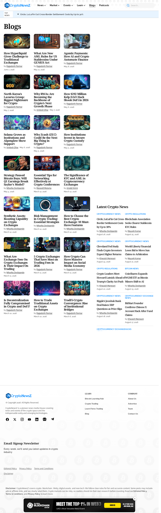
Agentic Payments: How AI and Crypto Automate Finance (76, 56)
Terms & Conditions (14, 494)
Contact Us (133, 414)
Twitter (15, 419)
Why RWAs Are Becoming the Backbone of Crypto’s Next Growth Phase (44, 100)
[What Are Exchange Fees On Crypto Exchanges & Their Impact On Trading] (17, 244)
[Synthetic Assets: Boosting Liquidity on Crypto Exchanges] (17, 203)
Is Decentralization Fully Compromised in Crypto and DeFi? (17, 303)
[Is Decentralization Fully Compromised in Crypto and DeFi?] (17, 288)
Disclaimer (8, 474)
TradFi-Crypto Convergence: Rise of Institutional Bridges (76, 305)
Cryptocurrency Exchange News (139, 297)
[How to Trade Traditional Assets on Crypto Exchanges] (47, 288)
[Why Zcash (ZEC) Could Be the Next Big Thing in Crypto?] (47, 122)
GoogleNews (44, 419)
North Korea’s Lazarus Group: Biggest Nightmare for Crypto (16, 98)
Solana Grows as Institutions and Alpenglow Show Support (15, 139)
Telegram (52, 419)
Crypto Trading (91, 404)
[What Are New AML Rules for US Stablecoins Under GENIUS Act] (47, 41)
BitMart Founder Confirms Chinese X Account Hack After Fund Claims (139, 309)
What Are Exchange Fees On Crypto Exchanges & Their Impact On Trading (16, 263)
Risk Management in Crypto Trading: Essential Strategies (46, 219)
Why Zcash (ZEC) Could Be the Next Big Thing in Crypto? (45, 139)
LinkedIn (37, 419)
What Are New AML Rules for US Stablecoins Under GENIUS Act (46, 58)
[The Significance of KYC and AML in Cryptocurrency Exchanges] (77, 163)
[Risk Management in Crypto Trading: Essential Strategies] (47, 203)
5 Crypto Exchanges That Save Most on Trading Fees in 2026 (47, 261)
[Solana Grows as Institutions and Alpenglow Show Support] (17, 122)
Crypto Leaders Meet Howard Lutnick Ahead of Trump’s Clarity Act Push (111, 277)
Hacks (128, 329)
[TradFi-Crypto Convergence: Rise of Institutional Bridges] (77, 288)
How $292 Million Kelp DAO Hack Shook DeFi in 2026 (76, 97)
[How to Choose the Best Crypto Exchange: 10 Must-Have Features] (77, 203)
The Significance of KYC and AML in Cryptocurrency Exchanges (76, 180)
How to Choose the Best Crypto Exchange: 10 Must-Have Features (76, 220)
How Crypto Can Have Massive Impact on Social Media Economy (75, 261)
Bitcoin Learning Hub (94, 399)
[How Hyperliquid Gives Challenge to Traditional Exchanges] (17, 41)
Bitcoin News (132, 269)
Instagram (22, 419)
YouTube (29, 419)
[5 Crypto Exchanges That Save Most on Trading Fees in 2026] (47, 244)
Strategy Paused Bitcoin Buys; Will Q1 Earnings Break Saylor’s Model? (16, 180)
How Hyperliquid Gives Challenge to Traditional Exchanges (16, 58)
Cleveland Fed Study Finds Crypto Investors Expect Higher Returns (109, 250)
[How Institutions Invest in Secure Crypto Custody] (77, 122)
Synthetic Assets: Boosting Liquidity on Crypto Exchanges (16, 220)
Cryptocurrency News (108, 214)
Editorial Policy (10, 468)
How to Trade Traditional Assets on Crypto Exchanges (46, 305)
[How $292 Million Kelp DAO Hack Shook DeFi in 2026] (77, 82)
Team (130, 409)
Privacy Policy (25, 468)
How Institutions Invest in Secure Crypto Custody (75, 137)
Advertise (132, 404)
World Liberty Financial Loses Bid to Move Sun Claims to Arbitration (138, 250)
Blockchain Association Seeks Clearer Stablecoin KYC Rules (138, 223)
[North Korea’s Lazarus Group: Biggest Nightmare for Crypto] (17, 82)
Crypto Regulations (135, 214)
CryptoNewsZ (17, 5)
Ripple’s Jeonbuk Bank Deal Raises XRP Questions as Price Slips (109, 305)
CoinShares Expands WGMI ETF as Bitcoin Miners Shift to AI (136, 277)
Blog (87, 414)
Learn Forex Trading (94, 409)
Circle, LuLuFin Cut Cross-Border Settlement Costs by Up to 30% (51, 14)
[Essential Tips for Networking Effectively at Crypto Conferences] (47, 163)
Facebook (7, 419)
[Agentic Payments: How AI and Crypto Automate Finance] (77, 41)
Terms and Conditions (43, 468)
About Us (132, 399)
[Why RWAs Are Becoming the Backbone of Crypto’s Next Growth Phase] (47, 82)
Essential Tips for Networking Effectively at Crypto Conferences (47, 180)
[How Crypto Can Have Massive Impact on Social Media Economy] (77, 244)
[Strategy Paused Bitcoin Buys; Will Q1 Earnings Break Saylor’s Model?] (17, 163)
